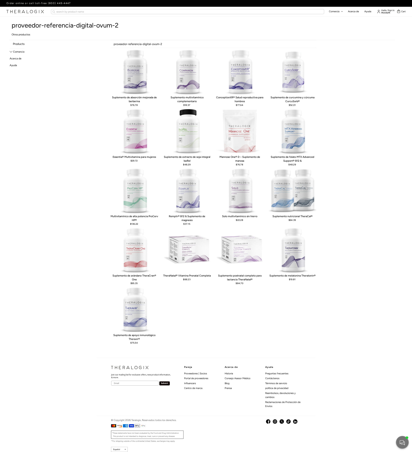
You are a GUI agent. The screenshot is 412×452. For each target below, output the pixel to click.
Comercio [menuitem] (18, 51)
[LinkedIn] (295, 421)
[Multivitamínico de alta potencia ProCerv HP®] (134, 190)
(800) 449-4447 (59, 3)
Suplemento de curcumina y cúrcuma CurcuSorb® (292, 99)
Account (385, 13)
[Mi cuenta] (378, 11)
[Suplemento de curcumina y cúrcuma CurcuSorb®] (293, 72)
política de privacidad (276, 388)
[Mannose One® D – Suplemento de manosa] (240, 131)
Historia (229, 373)
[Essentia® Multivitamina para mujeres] (134, 131)
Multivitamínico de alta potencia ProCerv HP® (134, 218)
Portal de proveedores (196, 378)
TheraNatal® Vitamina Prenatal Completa (187, 275)
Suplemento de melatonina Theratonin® (292, 275)
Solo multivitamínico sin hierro (239, 216)
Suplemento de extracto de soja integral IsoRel (187, 158)
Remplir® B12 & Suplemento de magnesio (187, 218)
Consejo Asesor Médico (237, 378)
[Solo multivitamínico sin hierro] (240, 190)
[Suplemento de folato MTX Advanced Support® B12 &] (293, 131)
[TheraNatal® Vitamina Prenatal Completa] (187, 250)
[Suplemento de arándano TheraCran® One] (134, 250)
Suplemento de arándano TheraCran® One (134, 277)
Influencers (190, 383)
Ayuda (367, 11)
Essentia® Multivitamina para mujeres (134, 156)
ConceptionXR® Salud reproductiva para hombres (239, 99)
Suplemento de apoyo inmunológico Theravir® (134, 337)
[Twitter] (281, 421)
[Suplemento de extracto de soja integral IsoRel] (187, 131)
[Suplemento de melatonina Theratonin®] (293, 250)
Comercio (334, 11)
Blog (227, 383)
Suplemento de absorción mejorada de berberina (134, 99)
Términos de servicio (276, 383)
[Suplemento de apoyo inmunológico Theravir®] (134, 309)
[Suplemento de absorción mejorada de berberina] (134, 72)
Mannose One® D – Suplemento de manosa (240, 158)
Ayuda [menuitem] (13, 65)
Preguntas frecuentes (276, 373)
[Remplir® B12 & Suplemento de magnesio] (187, 190)
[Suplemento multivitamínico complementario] (187, 72)
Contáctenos (272, 378)
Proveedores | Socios (195, 373)
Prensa (228, 388)
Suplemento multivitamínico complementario (187, 99)
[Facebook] (268, 421)
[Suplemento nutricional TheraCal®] (293, 190)
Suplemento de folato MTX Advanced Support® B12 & (292, 158)
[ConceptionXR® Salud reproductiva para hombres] (240, 72)
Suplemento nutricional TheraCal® (292, 216)
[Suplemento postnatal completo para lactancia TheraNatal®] (240, 250)
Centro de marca (193, 388)
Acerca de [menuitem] (15, 58)
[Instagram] (275, 421)
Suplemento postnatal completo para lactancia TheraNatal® (240, 277)
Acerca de (353, 11)
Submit (164, 383)
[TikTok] (288, 421)
